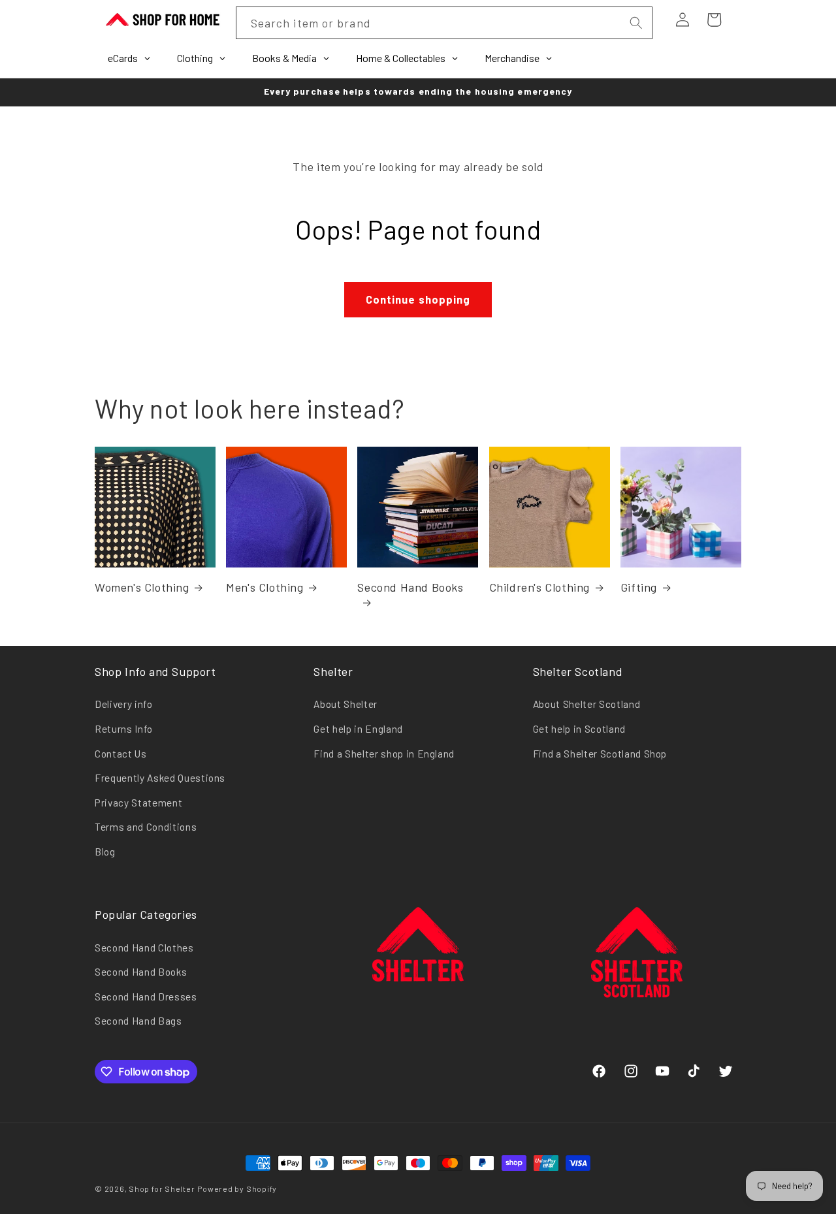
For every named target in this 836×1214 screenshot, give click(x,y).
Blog (105, 851)
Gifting (638, 587)
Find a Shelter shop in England (384, 753)
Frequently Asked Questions (160, 778)
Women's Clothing (142, 587)
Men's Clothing (264, 587)
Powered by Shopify (237, 1188)
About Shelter (346, 704)
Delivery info (124, 704)
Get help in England (358, 729)
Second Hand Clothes (144, 947)
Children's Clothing (539, 587)
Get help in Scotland (579, 729)
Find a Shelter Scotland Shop (600, 753)
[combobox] (444, 23)
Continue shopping (418, 299)
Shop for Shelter (162, 1188)
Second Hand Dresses (146, 996)
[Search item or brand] (635, 23)
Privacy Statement (138, 802)
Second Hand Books (410, 587)
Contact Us (121, 753)
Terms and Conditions (146, 827)
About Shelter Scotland (587, 704)
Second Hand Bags (138, 1021)
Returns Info (124, 729)
